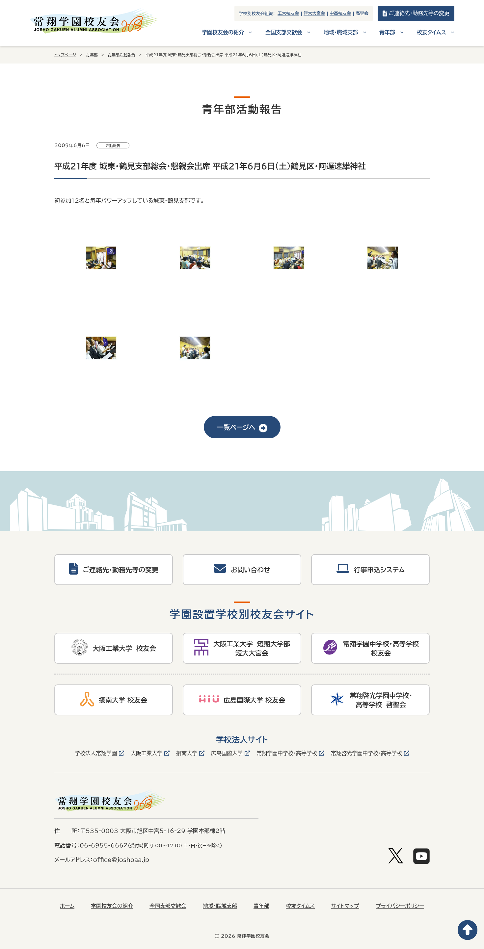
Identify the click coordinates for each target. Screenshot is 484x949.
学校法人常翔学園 (96, 753)
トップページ (65, 55)
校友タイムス (300, 906)
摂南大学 (186, 753)
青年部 (92, 55)
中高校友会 (340, 13)
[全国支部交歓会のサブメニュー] (308, 32)
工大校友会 (288, 13)
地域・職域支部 (220, 906)
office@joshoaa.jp (121, 859)
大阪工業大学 (146, 753)
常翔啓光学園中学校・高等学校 (366, 753)
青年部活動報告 (121, 55)
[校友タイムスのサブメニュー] (452, 32)
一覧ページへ (236, 427)
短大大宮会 (314, 13)
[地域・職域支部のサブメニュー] (364, 32)
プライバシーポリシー (400, 906)
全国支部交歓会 (167, 906)
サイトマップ (345, 906)
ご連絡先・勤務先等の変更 (419, 13)
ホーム (67, 906)
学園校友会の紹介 (112, 906)
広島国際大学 (227, 753)
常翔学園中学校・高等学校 (286, 753)
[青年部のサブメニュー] (402, 32)
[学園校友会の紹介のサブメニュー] (250, 32)
